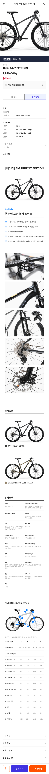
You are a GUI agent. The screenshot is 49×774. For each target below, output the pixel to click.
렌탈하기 (19, 768)
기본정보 (13, 96)
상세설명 (35, 96)
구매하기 (38, 768)
